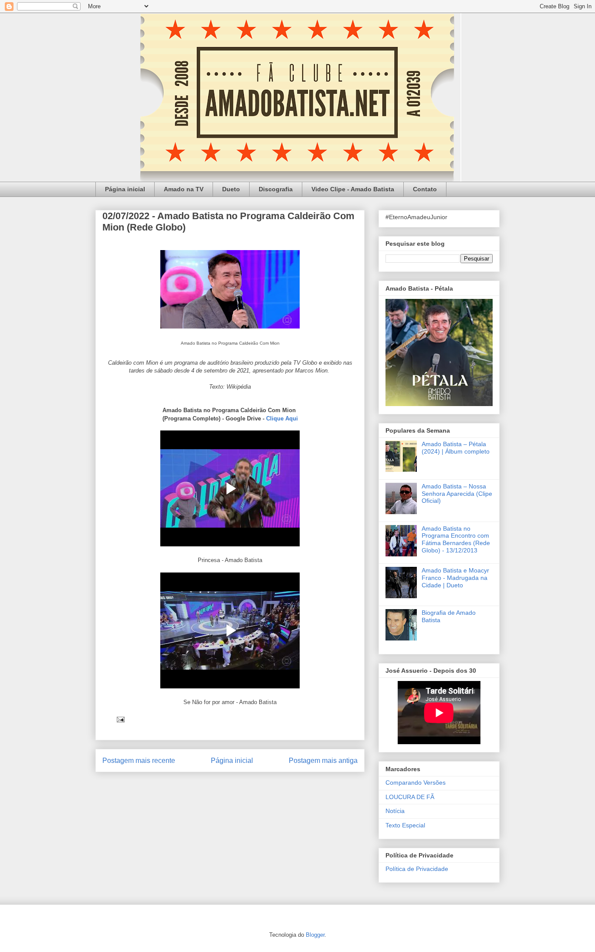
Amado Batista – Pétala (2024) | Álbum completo (456, 447)
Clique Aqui (282, 418)
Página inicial (125, 189)
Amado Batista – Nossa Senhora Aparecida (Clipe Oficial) (457, 494)
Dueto (231, 189)
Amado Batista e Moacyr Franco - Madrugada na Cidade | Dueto (455, 578)
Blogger (315, 935)
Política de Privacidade (416, 868)
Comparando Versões (415, 782)
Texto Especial (405, 825)
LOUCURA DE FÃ (409, 796)
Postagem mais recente (138, 760)
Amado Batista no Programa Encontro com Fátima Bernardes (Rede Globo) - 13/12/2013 (456, 539)
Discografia (276, 189)
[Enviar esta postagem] (120, 719)
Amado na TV (183, 189)
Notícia (395, 810)
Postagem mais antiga (323, 760)
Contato (425, 189)
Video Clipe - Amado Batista (352, 189)
